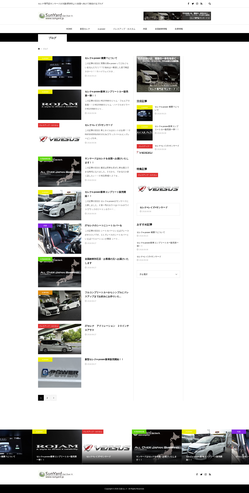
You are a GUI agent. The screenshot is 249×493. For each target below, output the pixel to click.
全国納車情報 (161, 29)
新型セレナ (85, 29)
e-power (101, 29)
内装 (145, 29)
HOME (69, 29)
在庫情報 (179, 29)
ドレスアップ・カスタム (124, 29)
